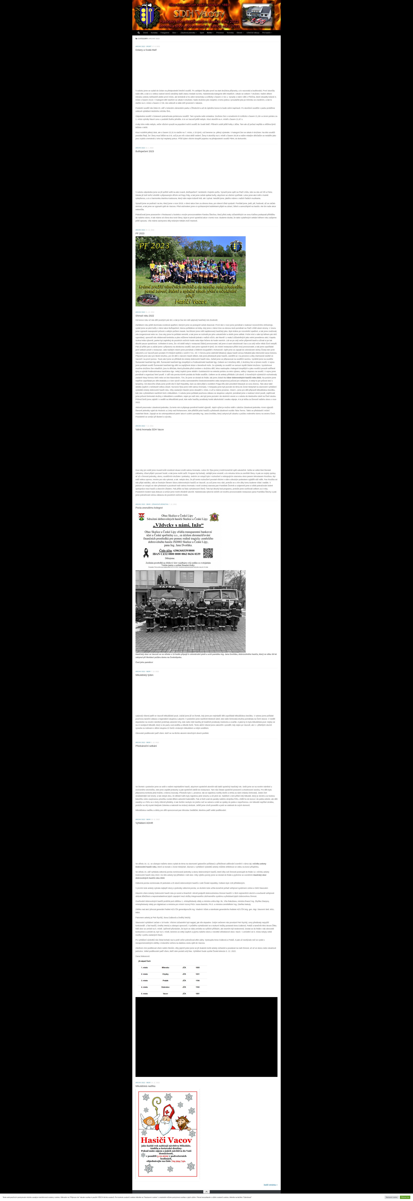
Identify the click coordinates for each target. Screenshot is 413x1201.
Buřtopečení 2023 (145, 151)
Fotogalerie (165, 33)
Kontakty (154, 33)
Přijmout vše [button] (405, 1197)
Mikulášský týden (144, 675)
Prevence (220, 33)
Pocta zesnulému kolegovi (149, 507)
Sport (202, 33)
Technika (230, 33)
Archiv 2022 (140, 46)
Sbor (174, 33)
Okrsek (239, 33)
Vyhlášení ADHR (144, 823)
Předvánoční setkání (146, 746)
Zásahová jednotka (160, 504)
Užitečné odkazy (253, 33)
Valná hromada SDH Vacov (150, 429)
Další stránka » (270, 1185)
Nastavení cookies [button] (392, 1197)
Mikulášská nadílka (145, 1086)
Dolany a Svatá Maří (146, 50)
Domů (145, 33)
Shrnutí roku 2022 (145, 315)
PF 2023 (140, 233)
